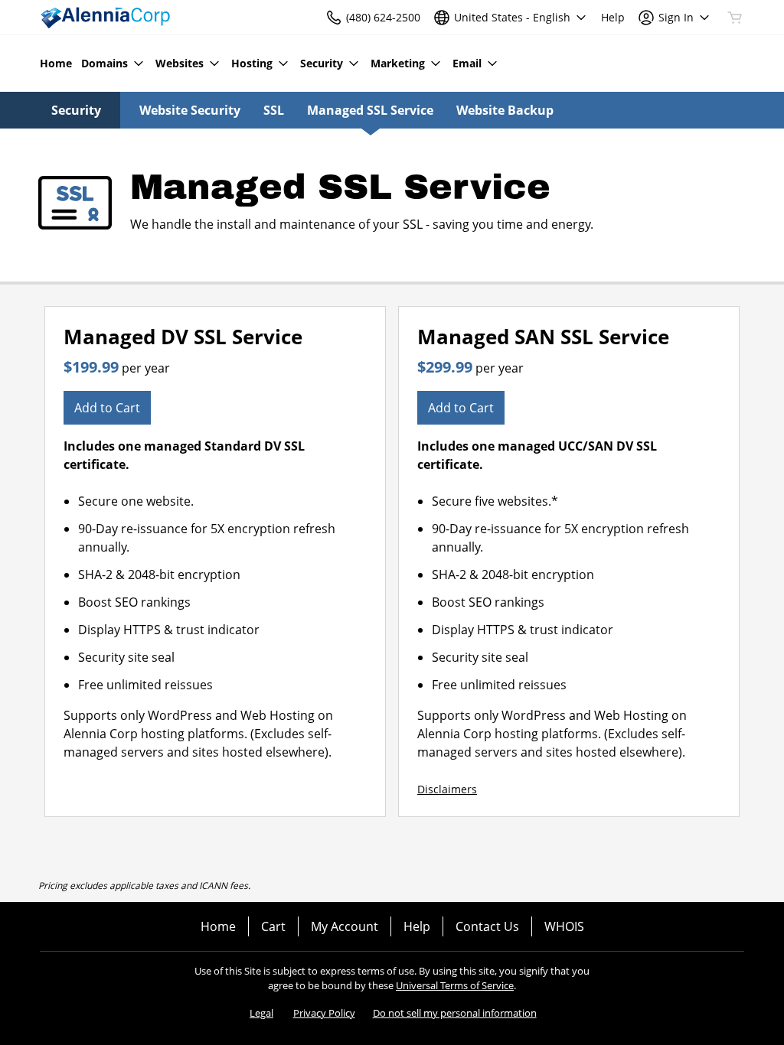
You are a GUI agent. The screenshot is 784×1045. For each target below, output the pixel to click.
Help (416, 926)
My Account (344, 926)
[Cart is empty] (735, 18)
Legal (261, 1013)
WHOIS (564, 926)
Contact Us (487, 926)
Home (218, 926)
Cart (273, 926)
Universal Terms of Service (455, 985)
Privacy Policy (324, 1013)
